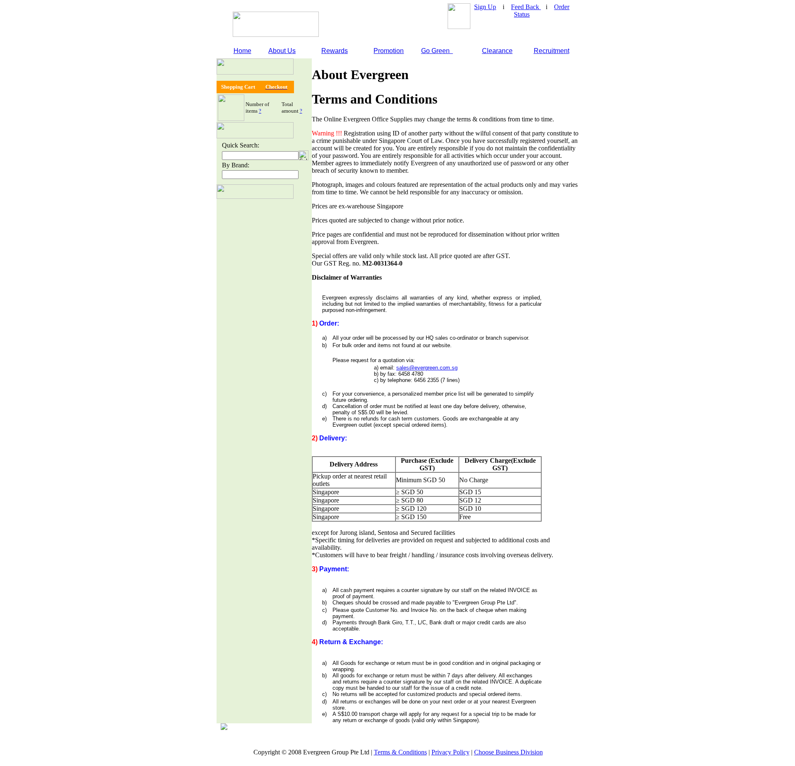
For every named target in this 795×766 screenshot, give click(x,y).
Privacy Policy (450, 752)
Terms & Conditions (400, 752)
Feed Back (526, 6)
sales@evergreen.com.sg (427, 368)
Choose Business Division (508, 752)
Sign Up (485, 6)
